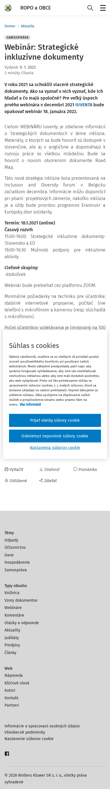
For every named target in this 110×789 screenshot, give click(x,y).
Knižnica (12, 592)
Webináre (13, 607)
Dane (9, 555)
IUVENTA (84, 104)
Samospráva (16, 570)
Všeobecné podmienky (25, 732)
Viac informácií (30, 404)
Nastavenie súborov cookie (29, 738)
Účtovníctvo (15, 547)
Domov (10, 26)
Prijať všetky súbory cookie (55, 420)
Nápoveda (14, 675)
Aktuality (27, 26)
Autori (10, 690)
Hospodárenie (17, 562)
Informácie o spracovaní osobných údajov (42, 726)
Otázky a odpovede (22, 623)
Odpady (11, 540)
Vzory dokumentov (21, 600)
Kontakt (11, 698)
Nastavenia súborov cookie (55, 447)
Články (10, 652)
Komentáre (14, 615)
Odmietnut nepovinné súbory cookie (54, 435)
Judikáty (12, 637)
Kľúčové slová (17, 683)
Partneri (12, 705)
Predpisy (12, 645)
